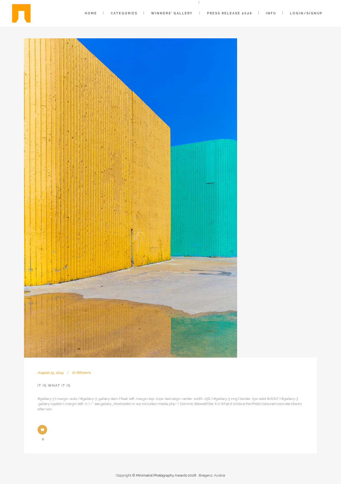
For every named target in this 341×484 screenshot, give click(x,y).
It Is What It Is (54, 385)
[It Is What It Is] (130, 198)
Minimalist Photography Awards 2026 (166, 475)
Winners (83, 372)
